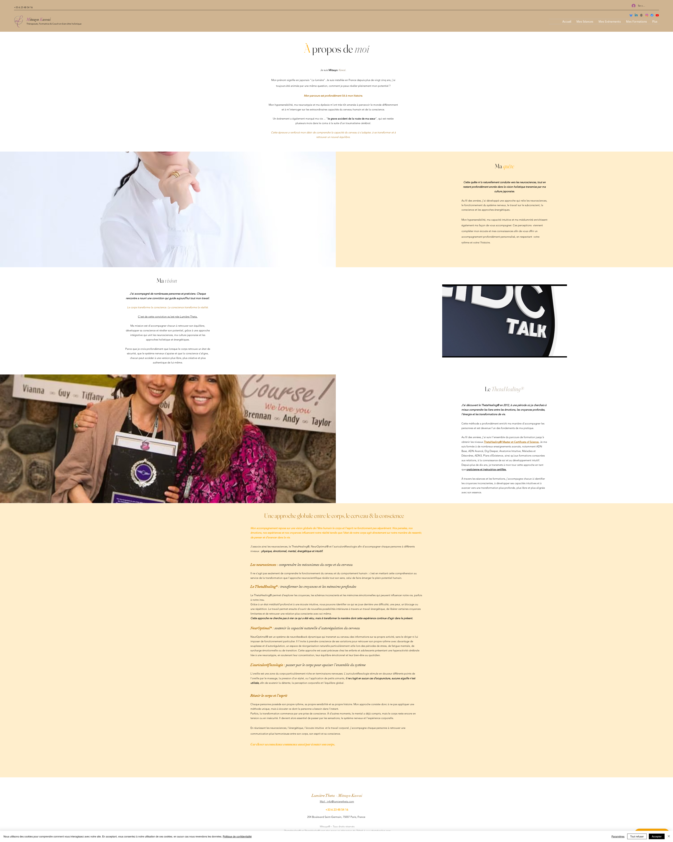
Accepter (657, 836)
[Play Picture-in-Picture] (556, 352)
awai (47, 19)
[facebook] (652, 15)
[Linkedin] (636, 15)
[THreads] (641, 15)
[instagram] (646, 15)
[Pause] (446, 352)
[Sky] (631, 15)
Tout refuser (637, 836)
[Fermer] (669, 836)
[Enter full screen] (562, 352)
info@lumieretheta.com (340, 801)
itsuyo (35, 19)
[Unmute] (452, 352)
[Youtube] (657, 15)
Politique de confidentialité (237, 836)
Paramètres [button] (617, 836)
